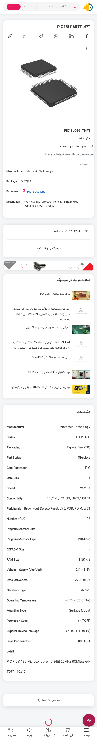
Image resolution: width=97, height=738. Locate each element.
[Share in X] (25, 36)
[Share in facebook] (86, 36)
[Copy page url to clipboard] (10, 36)
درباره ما (29, 735)
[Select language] (89, 720)
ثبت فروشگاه (48, 735)
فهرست (86, 735)
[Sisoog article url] (48, 297)
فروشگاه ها (67, 735)
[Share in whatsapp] (56, 36)
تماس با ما (11, 735)
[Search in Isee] (75, 6)
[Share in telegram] (40, 36)
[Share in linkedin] (71, 36)
